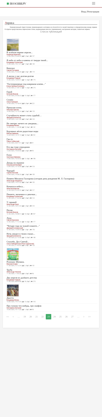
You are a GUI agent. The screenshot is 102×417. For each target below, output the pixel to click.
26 (66, 316)
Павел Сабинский (13, 141)
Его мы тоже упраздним (18, 147)
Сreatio (10, 99)
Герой (9, 92)
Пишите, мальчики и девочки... (22, 194)
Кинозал (11, 68)
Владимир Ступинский (15, 62)
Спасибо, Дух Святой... (18, 241)
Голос (9, 155)
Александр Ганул (13, 204)
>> (89, 316)
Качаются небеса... (16, 186)
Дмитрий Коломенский (15, 228)
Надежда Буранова (13, 54)
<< (7, 316)
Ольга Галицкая (12, 102)
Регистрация (93, 11)
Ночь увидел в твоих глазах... (21, 234)
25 (60, 316)
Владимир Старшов (13, 78)
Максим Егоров (12, 264)
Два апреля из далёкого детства (22, 277)
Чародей (11, 170)
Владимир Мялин (13, 125)
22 (42, 316)
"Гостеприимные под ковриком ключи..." (26, 84)
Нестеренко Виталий (14, 149)
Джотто (10, 298)
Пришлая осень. (14, 107)
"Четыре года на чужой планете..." (23, 226)
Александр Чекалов (14, 272)
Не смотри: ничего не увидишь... (22, 123)
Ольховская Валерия (14, 165)
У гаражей (12, 202)
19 (25, 316)
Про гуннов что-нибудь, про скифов (24, 306)
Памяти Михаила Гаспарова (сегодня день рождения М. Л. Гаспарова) (40, 178)
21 (36, 316)
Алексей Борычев (13, 188)
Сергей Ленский (12, 173)
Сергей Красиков (13, 220)
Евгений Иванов (12, 94)
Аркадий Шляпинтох (14, 117)
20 (30, 316)
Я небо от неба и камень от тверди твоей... (27, 60)
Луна (9, 218)
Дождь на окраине (15, 163)
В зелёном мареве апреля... (20, 52)
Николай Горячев (13, 110)
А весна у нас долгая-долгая (20, 76)
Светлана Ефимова (13, 157)
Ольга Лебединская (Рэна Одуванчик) (20, 244)
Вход (83, 11)
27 (72, 316)
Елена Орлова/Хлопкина (15, 86)
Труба (9, 270)
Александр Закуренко (14, 181)
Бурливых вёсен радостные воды (22, 131)
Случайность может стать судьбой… (24, 115)
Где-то (10, 139)
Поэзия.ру (18, 3)
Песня (9, 210)
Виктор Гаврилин (12, 133)
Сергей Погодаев (13, 70)
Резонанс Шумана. (16, 262)
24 (54, 316)
